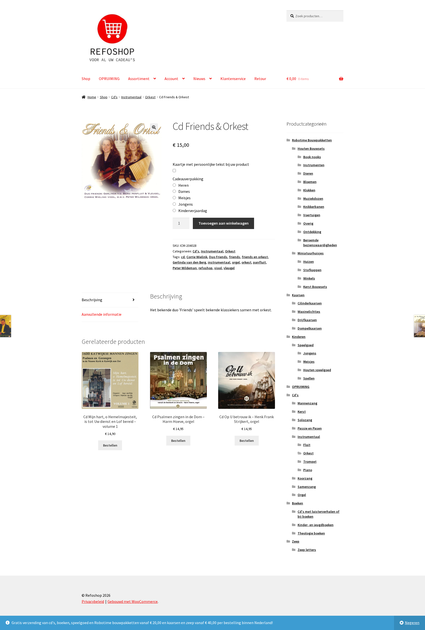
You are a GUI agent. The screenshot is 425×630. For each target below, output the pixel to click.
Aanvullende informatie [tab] (101, 314)
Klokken (309, 190)
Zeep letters (307, 549)
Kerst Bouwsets (315, 286)
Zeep (295, 541)
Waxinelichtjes (309, 311)
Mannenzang (307, 403)
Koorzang (305, 478)
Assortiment (139, 78)
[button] (154, 127)
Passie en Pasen (310, 428)
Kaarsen (298, 295)
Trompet (310, 461)
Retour (260, 78)
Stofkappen (312, 270)
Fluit (306, 445)
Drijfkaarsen (307, 320)
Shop (86, 78)
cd (183, 257)
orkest (246, 262)
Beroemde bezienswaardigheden (320, 242)
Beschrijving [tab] (92, 299)
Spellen (309, 378)
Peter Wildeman (185, 268)
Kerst (302, 411)
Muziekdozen (313, 198)
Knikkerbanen (313, 206)
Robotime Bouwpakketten (312, 140)
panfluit (259, 262)
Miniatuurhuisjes (311, 253)
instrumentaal (219, 262)
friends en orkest (255, 257)
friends (234, 257)
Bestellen (110, 445)
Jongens (309, 353)
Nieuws (199, 78)
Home (92, 97)
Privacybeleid (93, 601)
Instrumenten (313, 165)
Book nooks (312, 157)
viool (218, 268)
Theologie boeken (311, 533)
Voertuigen (311, 215)
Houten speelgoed (317, 370)
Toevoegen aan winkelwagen (223, 223)
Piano (307, 470)
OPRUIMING (109, 78)
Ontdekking (312, 232)
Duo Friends (218, 257)
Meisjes (309, 361)
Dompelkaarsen (310, 328)
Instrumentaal (131, 97)
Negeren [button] (412, 622)
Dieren (308, 173)
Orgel (302, 495)
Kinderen (298, 336)
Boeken (297, 503)
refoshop (205, 268)
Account (171, 78)
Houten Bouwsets (311, 148)
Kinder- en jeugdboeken (316, 525)
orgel (236, 262)
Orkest (150, 97)
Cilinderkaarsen (310, 303)
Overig (308, 223)
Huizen (308, 261)
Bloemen (310, 182)
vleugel (229, 268)
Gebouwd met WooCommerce (132, 601)
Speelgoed (306, 345)
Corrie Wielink (196, 257)
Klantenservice (233, 78)
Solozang (305, 420)
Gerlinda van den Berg (189, 262)
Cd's (114, 97)
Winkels (309, 278)
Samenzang (307, 486)
